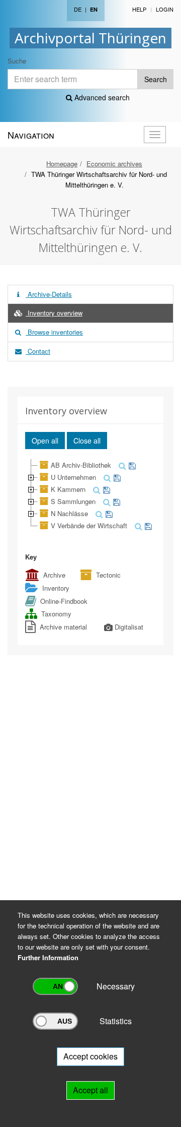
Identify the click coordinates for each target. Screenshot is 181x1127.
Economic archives (114, 163)
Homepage (61, 163)
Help (139, 9)
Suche (17, 61)
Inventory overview (54, 313)
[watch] (131, 465)
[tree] (90, 495)
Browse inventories (54, 332)
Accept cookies (90, 1056)
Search (155, 79)
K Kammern (68, 489)
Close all (87, 440)
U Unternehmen (73, 477)
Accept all (90, 1090)
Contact (38, 351)
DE (77, 9)
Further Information (48, 957)
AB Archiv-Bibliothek (81, 465)
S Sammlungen (73, 501)
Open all (45, 440)
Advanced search (101, 97)
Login (164, 9)
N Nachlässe (69, 513)
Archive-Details (49, 294)
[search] (121, 465)
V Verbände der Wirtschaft (89, 525)
